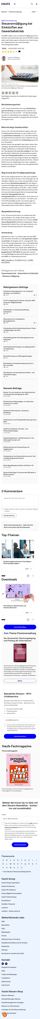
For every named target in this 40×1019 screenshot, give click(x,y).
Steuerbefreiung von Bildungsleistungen (17, 356)
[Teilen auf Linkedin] (17, 93)
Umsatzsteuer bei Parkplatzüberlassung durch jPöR (20, 421)
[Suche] (32, 4)
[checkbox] (2, 509)
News (4, 48)
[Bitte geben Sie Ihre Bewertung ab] (13, 52)
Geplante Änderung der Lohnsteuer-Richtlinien (16, 411)
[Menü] (15, 4)
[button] (9, 515)
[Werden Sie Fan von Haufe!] (6, 964)
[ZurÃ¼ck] (28, 575)
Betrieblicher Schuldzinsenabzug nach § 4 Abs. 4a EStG (18, 364)
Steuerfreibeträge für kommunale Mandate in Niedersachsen (19, 473)
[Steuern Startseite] (6, 3)
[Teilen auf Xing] (13, 93)
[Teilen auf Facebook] (10, 93)
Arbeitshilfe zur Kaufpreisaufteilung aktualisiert (16, 311)
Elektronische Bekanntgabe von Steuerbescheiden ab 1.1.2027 (18, 402)
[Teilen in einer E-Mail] (3, 93)
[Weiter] (32, 576)
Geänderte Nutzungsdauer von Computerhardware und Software (18, 292)
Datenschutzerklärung (11, 827)
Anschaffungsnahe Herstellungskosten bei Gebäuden (18, 338)
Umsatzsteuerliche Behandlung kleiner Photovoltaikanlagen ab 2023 (19, 329)
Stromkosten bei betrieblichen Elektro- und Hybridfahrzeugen (19, 373)
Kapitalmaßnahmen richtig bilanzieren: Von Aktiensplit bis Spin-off (18, 439)
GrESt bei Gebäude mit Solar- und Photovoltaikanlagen (15, 430)
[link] (4, 12)
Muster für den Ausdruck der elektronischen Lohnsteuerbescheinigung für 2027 (19, 393)
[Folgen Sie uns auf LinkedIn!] (3, 964)
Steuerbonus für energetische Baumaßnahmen (14, 320)
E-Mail (4, 815)
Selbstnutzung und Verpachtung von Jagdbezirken (16, 448)
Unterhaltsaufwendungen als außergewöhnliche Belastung (19, 348)
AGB (30, 823)
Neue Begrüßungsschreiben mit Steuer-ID (18, 465)
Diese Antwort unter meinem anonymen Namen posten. (21, 510)
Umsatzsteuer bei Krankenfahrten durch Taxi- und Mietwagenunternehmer (19, 457)
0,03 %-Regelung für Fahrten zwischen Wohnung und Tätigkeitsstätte (19, 301)
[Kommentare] (19, 51)
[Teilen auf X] (6, 93)
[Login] (37, 4)
